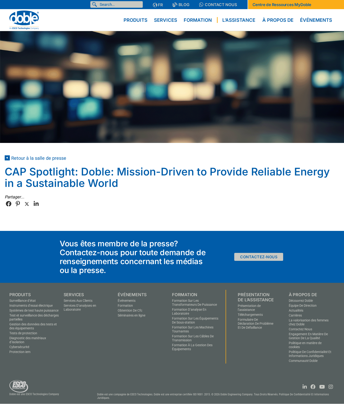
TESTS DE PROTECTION (23, 333)
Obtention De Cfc (130, 310)
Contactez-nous (258, 257)
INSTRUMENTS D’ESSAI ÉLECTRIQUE (31, 305)
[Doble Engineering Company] (24, 19)
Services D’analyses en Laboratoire (80, 307)
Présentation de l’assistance (249, 308)
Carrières (295, 315)
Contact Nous (221, 4)
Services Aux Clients (78, 300)
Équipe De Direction (303, 305)
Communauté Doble (303, 361)
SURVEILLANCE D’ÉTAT (22, 300)
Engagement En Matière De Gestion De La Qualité (308, 336)
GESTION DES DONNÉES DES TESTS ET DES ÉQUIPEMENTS (33, 326)
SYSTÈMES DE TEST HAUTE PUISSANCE (34, 310)
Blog (184, 4)
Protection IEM (19, 352)
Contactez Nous (300, 329)
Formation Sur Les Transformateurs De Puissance (194, 302)
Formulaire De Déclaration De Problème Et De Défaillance (255, 323)
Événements (126, 300)
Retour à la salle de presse (38, 158)
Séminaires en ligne (131, 315)
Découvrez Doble (301, 300)
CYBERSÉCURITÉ (19, 347)
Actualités (296, 310)
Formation (125, 305)
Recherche (95, 4)
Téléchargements (250, 315)
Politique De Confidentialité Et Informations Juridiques (310, 354)
